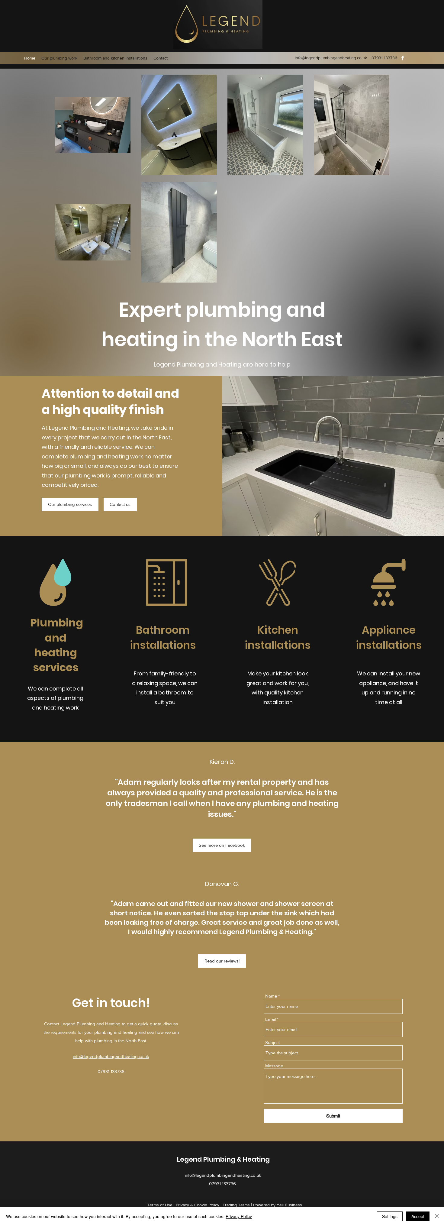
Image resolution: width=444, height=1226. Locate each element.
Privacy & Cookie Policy (197, 1204)
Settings (389, 1216)
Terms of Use (159, 1204)
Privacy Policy (239, 1216)
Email (270, 1019)
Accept (417, 1216)
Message (274, 1065)
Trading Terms (236, 1204)
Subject (272, 1042)
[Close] (436, 1216)
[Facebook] (403, 58)
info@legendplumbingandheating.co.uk (331, 57)
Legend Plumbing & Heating (223, 1159)
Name (271, 996)
